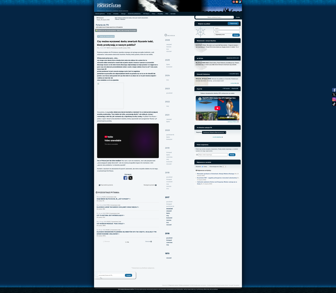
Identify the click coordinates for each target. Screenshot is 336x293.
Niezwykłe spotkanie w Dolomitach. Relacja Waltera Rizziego (215, 173)
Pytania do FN (102, 25)
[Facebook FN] (334, 90)
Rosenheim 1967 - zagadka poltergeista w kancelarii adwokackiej (217, 178)
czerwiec (169, 242)
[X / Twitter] (130, 178)
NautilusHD (235, 88)
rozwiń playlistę (217, 137)
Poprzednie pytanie (106, 185)
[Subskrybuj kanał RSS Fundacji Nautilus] (237, 2)
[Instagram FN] (334, 99)
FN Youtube (226, 88)
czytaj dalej (234, 83)
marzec (168, 220)
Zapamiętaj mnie (220, 34)
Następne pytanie (149, 185)
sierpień (169, 211)
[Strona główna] (115, 11)
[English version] (234, 2)
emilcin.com (235, 58)
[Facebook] (125, 178)
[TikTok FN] (334, 104)
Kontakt (173, 13)
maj (167, 215)
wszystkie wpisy (234, 73)
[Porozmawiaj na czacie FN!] (240, 2)
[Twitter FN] (334, 95)
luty (167, 222)
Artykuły (115, 13)
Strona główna (100, 13)
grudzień (169, 238)
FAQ (166, 13)
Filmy (153, 13)
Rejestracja (233, 23)
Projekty (160, 13)
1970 (167, 253)
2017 (167, 197)
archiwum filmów (232, 122)
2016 (167, 233)
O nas (109, 13)
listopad (169, 240)
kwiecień (169, 218)
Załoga (123, 13)
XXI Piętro (146, 13)
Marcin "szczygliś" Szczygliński (232, 285)
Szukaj (238, 17)
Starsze (147, 241)
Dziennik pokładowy (134, 13)
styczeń (169, 225)
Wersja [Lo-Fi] (165, 285)
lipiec (168, 213)
